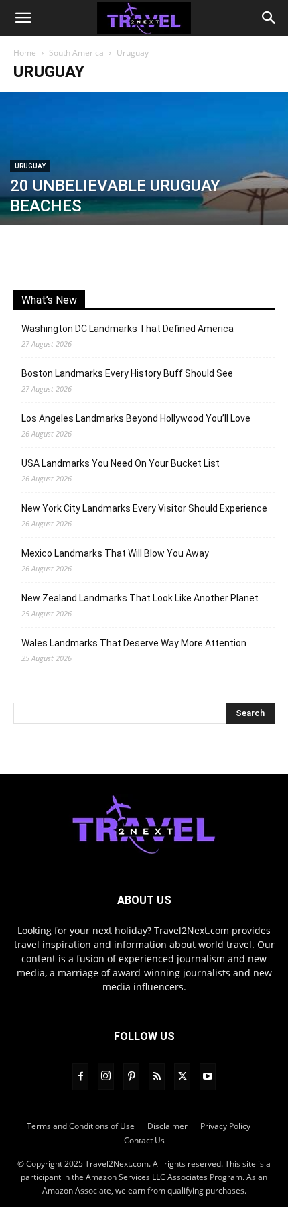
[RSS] (157, 1076)
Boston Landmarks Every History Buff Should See (127, 373)
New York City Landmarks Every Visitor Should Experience (144, 508)
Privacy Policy (225, 1126)
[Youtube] (208, 1076)
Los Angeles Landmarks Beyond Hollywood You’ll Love (135, 418)
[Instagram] (106, 1076)
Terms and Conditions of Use (81, 1126)
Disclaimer (167, 1126)
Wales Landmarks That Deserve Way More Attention (133, 643)
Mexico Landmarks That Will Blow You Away (115, 553)
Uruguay (30, 166)
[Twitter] (182, 1076)
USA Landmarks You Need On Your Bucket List (120, 463)
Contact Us (144, 1140)
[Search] (269, 18)
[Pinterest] (131, 1076)
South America (76, 52)
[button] (22, 18)
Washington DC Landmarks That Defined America (127, 328)
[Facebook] (80, 1076)
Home (24, 52)
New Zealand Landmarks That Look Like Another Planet (140, 598)
